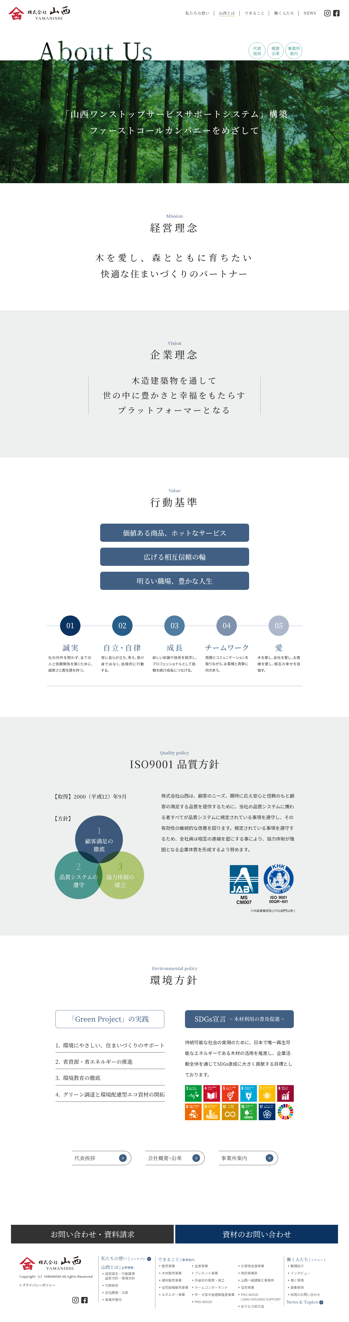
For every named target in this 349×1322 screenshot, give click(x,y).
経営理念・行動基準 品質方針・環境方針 (120, 1276)
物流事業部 (249, 1273)
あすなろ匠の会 (252, 1306)
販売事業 (168, 1266)
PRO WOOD (203, 1301)
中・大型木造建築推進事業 (215, 1294)
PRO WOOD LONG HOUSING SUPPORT (261, 1297)
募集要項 (297, 1287)
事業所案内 (113, 1299)
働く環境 (297, 1280)
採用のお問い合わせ (305, 1294)
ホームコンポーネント (211, 1287)
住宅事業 (247, 1287)
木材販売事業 (172, 1273)
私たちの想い (123, 1258)
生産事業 (201, 1266)
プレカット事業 (206, 1273)
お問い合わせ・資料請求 (92, 1234)
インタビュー (300, 1273)
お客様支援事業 (252, 1266)
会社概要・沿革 (116, 1292)
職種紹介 (297, 1266)
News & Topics (302, 1302)
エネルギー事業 (173, 1294)
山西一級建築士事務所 (257, 1280)
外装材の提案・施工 (210, 1280)
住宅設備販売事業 (175, 1287)
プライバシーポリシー (38, 1285)
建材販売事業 (172, 1280)
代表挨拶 (111, 1285)
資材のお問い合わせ (256, 1234)
